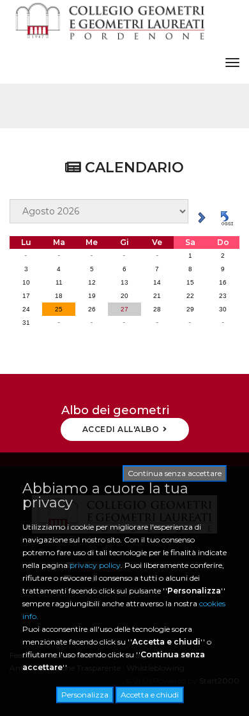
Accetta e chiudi (150, 694)
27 (124, 309)
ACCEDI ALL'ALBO (121, 429)
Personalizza (85, 694)
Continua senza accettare (175, 473)
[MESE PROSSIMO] (201, 216)
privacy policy (95, 565)
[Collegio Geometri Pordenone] (110, 20)
